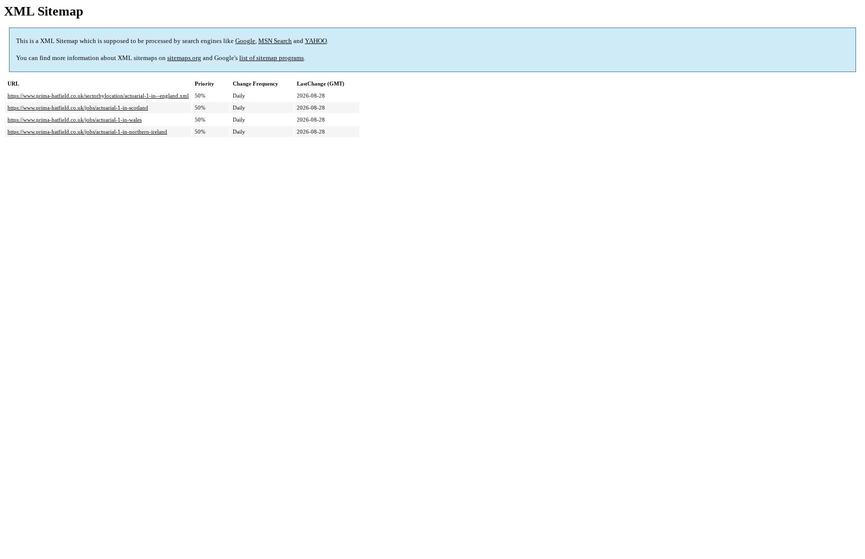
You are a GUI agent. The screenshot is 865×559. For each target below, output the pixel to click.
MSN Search (275, 41)
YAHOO (316, 41)
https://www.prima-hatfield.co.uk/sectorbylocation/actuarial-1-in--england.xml (98, 96)
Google (245, 41)
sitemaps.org (184, 58)
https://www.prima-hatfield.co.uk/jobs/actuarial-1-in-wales (75, 120)
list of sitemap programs (271, 58)
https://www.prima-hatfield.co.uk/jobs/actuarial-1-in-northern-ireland (87, 132)
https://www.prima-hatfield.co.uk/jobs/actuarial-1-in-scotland (78, 108)
